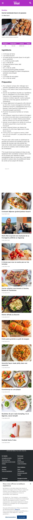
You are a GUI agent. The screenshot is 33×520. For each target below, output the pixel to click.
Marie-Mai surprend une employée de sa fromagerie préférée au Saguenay (15, 237)
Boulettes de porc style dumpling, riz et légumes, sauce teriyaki (15, 415)
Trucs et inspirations (7, 471)
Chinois (19, 460)
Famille (19, 475)
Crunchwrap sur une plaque (11, 389)
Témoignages (20, 471)
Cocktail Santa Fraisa (9, 440)
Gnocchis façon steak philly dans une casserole (14, 364)
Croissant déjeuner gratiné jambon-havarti (16, 211)
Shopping (4, 480)
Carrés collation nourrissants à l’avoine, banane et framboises (15, 289)
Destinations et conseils (23, 480)
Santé (18, 469)
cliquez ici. (17, 509)
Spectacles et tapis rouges (8, 461)
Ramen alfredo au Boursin (10, 314)
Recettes (4, 10)
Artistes (4, 463)
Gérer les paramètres (10, 517)
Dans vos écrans (6, 460)
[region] (16, 500)
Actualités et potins (6, 458)
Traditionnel (20, 458)
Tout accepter (21, 517)
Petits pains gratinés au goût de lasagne (15, 339)
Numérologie (20, 461)
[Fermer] (30, 484)
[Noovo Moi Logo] (16, 3)
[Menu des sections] (2, 3)
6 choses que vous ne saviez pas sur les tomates (15, 263)
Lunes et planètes (21, 463)
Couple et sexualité (22, 473)
